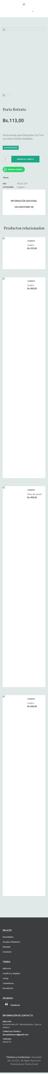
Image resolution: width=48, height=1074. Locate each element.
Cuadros (21, 187)
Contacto (7, 952)
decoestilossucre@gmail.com (15, 1035)
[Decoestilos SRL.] (24, 5)
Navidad (6, 947)
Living (5, 978)
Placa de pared (34, 494)
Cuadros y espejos (11, 973)
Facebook (12, 177)
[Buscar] (23, 13)
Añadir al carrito (25, 159)
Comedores (8, 983)
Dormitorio (8, 988)
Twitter (15, 177)
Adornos (7, 968)
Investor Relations (11, 942)
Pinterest (19, 177)
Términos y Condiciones (18, 1057)
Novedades (8, 937)
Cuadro (30, 245)
